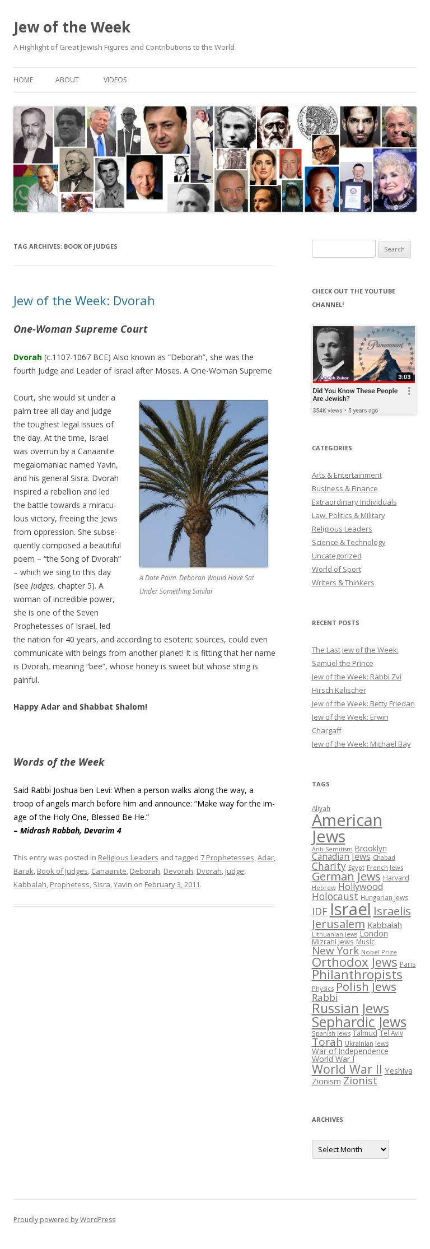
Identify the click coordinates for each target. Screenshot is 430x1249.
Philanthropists (357, 974)
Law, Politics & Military (348, 515)
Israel (350, 909)
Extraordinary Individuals (354, 502)
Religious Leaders (128, 857)
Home (23, 80)
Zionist (360, 1080)
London (373, 933)
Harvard (396, 878)
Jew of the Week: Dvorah (84, 300)
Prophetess (70, 884)
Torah (327, 1041)
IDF (320, 911)
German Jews (346, 876)
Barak (23, 871)
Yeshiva (399, 1070)
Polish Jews (366, 986)
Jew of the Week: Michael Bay (361, 744)
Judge (234, 871)
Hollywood (360, 886)
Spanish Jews (331, 1033)
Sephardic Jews (359, 1022)
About (67, 80)
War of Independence (350, 1051)
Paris (408, 963)
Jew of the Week (71, 27)
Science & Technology (349, 542)
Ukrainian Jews (367, 1043)
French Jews (385, 867)
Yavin (123, 884)
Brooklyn (371, 848)
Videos (115, 80)
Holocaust (335, 896)
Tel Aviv (391, 1032)
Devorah (178, 871)
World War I (333, 1059)
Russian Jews (350, 1008)
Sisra (101, 884)
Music (365, 941)
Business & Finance (345, 488)
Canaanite (109, 871)
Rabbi (325, 997)
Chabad (384, 857)
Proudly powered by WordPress (64, 1219)
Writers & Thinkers (343, 582)
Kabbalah (29, 884)
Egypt (356, 867)
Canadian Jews (341, 856)
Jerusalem (338, 923)
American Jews (347, 828)
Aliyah (321, 808)
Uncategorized (337, 556)
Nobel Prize (379, 952)
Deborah (145, 871)
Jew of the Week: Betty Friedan (363, 703)
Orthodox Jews (355, 962)
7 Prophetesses (227, 857)
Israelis (392, 911)
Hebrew (324, 887)
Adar (266, 857)
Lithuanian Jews (334, 934)
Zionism (326, 1081)
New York (335, 950)
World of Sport (336, 569)
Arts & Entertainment (347, 475)
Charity (329, 866)
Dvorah (209, 871)
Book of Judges (62, 871)
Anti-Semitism (332, 849)
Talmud (365, 1033)
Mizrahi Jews (333, 941)
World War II (347, 1069)
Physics (323, 988)
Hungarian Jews (385, 897)
